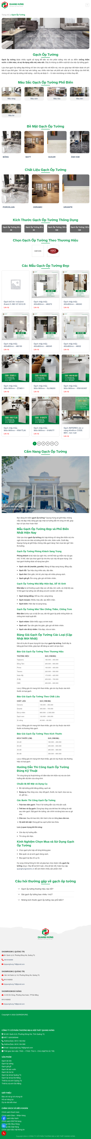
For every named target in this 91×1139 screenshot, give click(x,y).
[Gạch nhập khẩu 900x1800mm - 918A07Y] (45, 410)
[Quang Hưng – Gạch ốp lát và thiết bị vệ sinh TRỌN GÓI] (13, 5)
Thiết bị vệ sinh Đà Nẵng (11, 1083)
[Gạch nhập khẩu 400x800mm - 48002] (75, 326)
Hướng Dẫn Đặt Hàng (10, 1126)
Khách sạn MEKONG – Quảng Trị (19, 506)
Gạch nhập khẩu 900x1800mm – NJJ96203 (44, 387)
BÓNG (6, 157)
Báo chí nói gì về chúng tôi (12, 1096)
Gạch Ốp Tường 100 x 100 (57, 228)
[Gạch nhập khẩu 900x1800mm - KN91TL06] (15, 410)
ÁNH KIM (75, 157)
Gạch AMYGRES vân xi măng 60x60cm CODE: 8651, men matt (73, 430)
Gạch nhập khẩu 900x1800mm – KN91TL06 (15, 429)
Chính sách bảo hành (10, 1118)
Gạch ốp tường (7, 1063)
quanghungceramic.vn (25, 868)
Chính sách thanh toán (10, 1112)
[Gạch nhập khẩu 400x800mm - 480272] (45, 284)
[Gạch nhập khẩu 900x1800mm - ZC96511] (15, 368)
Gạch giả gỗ (6, 1066)
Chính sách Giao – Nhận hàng (14, 1115)
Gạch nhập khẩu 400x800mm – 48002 (72, 344)
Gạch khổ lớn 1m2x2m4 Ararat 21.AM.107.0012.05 (14, 302)
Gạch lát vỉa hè (7, 1072)
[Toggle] (19, 889)
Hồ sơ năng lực (8, 1099)
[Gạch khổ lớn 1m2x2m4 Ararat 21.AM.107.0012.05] (15, 284)
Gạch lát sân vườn (9, 1069)
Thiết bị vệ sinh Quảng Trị (12, 1080)
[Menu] (87, 5)
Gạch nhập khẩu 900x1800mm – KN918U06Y (75, 387)
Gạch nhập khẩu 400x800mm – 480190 (13, 344)
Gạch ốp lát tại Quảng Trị (11, 1075)
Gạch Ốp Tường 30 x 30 (11, 228)
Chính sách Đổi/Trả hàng (11, 1121)
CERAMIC (37, 207)
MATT (28, 157)
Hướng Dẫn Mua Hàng (11, 1124)
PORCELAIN (9, 207)
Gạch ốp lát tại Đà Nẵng (11, 1077)
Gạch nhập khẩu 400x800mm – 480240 (73, 302)
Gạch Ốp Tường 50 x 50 (34, 228)
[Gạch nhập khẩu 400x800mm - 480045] (45, 326)
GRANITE (67, 207)
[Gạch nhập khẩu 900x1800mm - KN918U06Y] (75, 368)
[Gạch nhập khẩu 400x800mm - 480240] (75, 284)
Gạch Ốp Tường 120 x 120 (80, 228)
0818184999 (8, 960)
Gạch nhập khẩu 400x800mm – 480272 (43, 302)
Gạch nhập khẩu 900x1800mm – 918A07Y (44, 429)
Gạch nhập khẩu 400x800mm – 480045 (43, 344)
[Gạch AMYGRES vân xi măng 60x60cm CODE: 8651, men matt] (75, 410)
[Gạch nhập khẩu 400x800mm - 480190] (15, 326)
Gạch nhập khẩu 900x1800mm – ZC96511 (14, 387)
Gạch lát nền (7, 1060)
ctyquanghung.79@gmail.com (14, 964)
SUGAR (51, 157)
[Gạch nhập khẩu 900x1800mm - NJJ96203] (45, 368)
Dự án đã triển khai (9, 1102)
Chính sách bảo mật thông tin (13, 1129)
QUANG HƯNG (69, 1136)
